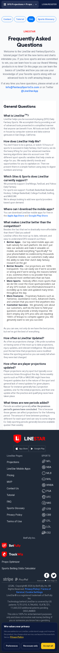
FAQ (31, 19)
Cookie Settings (34, 592)
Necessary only (30, 646)
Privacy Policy (14, 515)
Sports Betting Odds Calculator (19, 569)
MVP (9, 482)
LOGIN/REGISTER (44, 4)
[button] (16, 4)
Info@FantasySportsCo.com (22, 88)
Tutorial (20, 19)
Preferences (12, 646)
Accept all (48, 646)
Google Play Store (38, 216)
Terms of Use (14, 522)
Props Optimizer (11, 562)
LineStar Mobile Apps (18, 469)
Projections (13, 462)
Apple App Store (15, 216)
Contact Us (13, 489)
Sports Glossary (46, 19)
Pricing (10, 476)
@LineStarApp (29, 91)
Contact (7, 19)
